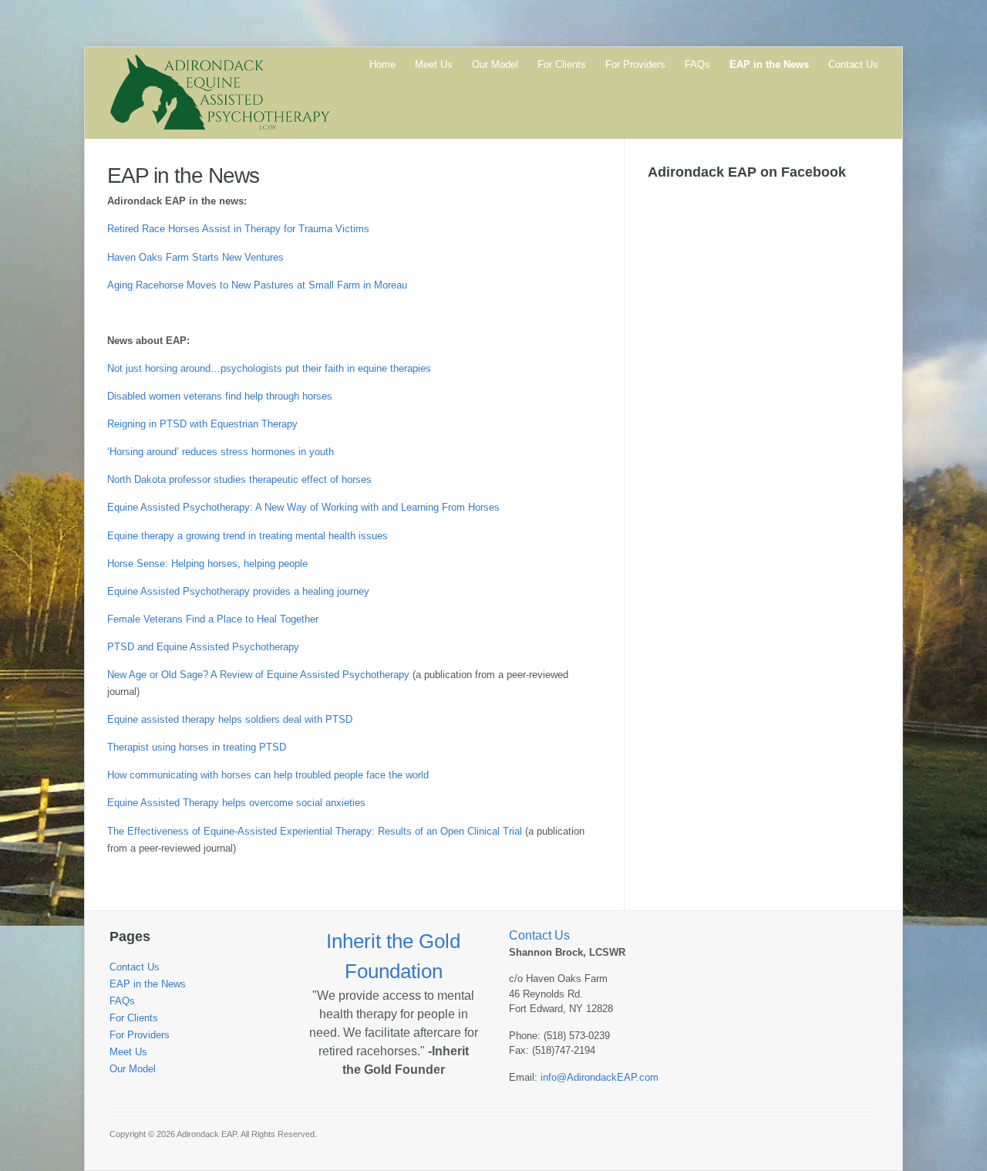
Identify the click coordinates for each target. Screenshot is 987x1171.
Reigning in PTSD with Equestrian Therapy (202, 424)
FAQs (697, 64)
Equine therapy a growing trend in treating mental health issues (247, 536)
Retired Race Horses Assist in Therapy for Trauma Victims (238, 229)
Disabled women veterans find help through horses (219, 396)
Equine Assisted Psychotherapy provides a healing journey (238, 591)
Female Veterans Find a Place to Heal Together (212, 619)
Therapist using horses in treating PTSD (196, 747)
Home (382, 64)
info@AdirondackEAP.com (600, 1077)
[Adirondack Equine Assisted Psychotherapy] (219, 91)
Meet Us (434, 64)
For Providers (635, 64)
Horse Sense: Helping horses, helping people (207, 563)
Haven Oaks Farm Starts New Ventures (195, 257)
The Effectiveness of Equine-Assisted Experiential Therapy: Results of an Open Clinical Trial (314, 831)
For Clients (561, 64)
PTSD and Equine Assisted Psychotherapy (203, 647)
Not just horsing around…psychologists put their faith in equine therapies (269, 368)
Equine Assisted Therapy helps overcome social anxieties (236, 802)
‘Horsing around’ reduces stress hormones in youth (220, 451)
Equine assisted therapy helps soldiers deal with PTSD (229, 719)
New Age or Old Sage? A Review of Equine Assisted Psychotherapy (258, 674)
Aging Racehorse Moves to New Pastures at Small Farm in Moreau (257, 285)
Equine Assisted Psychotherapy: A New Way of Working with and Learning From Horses (303, 507)
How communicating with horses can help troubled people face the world (268, 775)
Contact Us (853, 64)
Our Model (495, 64)
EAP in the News (769, 64)
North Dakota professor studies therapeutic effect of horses (239, 479)
